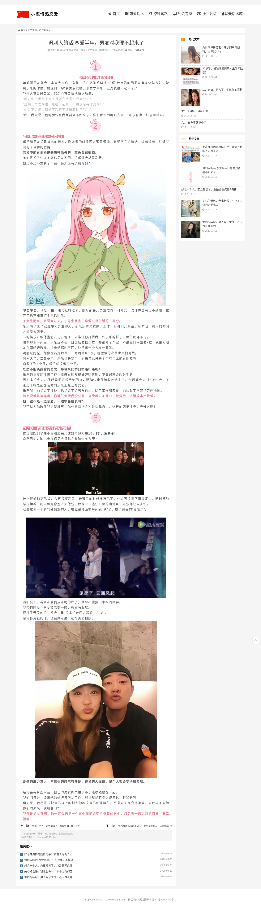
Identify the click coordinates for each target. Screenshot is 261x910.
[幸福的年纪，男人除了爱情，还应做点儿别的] (190, 229)
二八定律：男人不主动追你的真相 (222, 89)
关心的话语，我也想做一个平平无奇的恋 (48, 871)
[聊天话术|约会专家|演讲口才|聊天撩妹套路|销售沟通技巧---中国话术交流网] (40, 14)
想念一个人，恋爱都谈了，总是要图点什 (48, 865)
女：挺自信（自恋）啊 (194, 110)
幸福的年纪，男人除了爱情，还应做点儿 (48, 877)
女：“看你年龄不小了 (193, 122)
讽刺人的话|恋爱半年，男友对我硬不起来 (48, 859)
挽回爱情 (209, 14)
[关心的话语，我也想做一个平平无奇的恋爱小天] (190, 208)
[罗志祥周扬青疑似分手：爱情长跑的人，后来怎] (190, 154)
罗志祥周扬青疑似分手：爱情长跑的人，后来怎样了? (145, 826)
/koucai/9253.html (47, 837)
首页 (116, 14)
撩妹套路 (160, 14)
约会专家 (184, 14)
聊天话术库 (234, 14)
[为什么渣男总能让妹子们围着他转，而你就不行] (190, 54)
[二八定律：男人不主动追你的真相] (190, 97)
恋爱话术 (136, 14)
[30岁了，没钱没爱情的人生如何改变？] (190, 76)
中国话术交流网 (29, 30)
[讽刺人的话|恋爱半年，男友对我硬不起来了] (190, 175)
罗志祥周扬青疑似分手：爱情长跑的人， (48, 854)
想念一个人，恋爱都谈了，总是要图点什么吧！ (56, 826)
